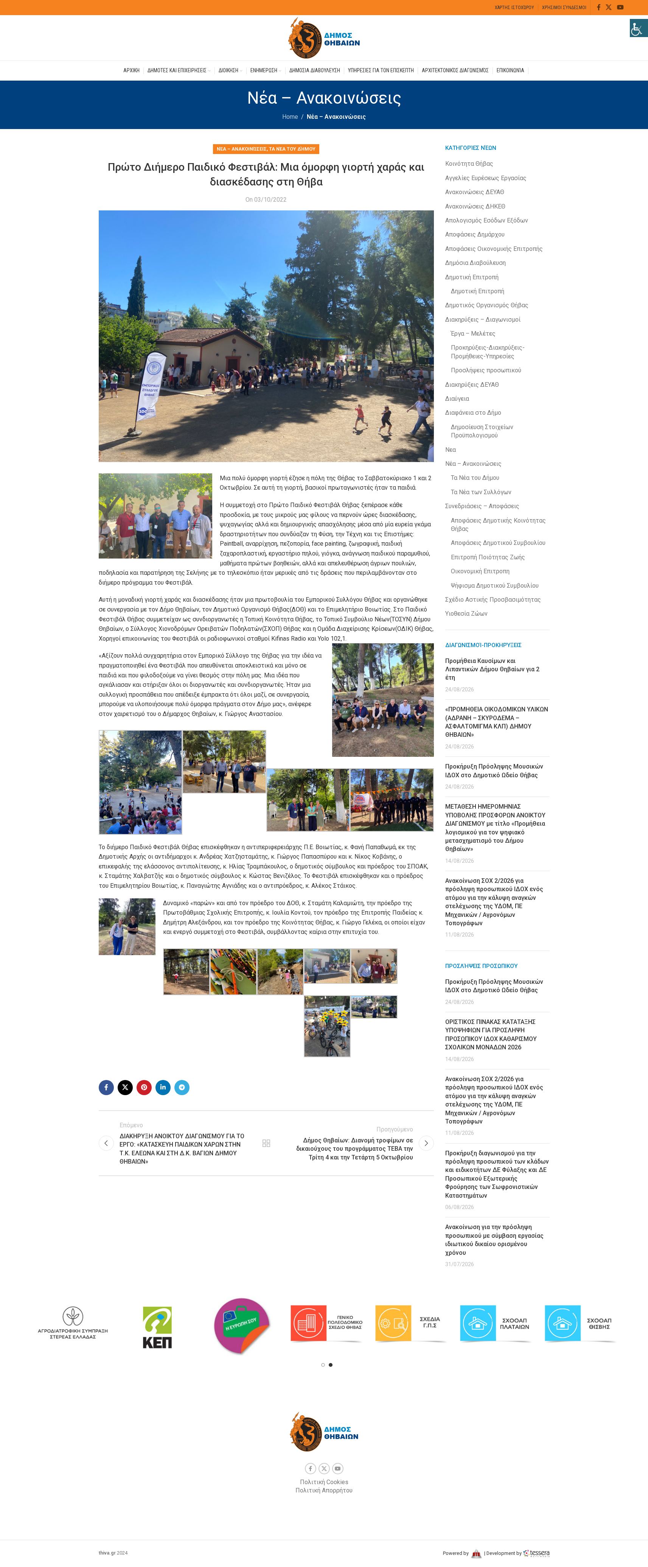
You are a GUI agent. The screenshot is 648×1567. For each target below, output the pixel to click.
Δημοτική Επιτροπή (472, 277)
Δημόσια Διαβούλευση (475, 262)
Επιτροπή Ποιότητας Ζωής (488, 557)
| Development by (503, 1553)
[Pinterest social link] (144, 1087)
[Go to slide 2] (331, 1365)
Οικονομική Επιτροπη (480, 571)
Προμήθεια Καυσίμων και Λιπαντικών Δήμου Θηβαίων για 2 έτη (492, 669)
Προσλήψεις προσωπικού (486, 370)
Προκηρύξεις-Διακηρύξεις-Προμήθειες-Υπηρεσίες (488, 351)
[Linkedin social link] (163, 1087)
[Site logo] (324, 37)
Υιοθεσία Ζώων (466, 613)
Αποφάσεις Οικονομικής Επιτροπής (494, 248)
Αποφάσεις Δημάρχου (475, 234)
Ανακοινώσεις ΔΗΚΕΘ (475, 206)
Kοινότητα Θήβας (469, 163)
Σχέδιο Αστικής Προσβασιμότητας (493, 599)
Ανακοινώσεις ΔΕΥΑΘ (474, 192)
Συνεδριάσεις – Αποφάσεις (482, 506)
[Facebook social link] (598, 7)
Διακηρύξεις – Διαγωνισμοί (483, 319)
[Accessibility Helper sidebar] (639, 28)
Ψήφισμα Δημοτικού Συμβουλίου (495, 585)
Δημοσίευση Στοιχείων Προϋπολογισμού (482, 431)
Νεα (450, 449)
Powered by (456, 1553)
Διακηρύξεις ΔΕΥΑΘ (472, 384)
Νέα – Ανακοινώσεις (336, 116)
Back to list (266, 1143)
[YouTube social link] (620, 7)
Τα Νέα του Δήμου (292, 149)
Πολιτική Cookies (324, 1482)
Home (290, 116)
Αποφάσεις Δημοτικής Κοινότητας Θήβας (498, 524)
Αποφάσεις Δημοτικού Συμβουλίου (498, 542)
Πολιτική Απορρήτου (324, 1490)
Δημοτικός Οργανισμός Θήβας (486, 305)
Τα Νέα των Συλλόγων (481, 492)
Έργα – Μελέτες (473, 333)
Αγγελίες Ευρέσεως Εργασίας (486, 178)
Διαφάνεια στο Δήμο (473, 412)
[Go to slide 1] (323, 1365)
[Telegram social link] (182, 1087)
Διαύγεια (457, 398)
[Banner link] (120, 1324)
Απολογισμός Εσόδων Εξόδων (486, 220)
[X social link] (608, 7)
